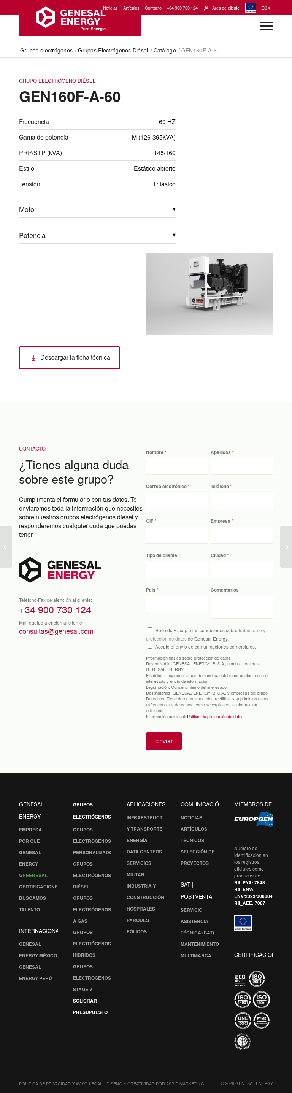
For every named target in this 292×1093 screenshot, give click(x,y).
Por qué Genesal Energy (30, 852)
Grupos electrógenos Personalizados (94, 841)
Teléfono (220, 486)
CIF (149, 521)
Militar (135, 874)
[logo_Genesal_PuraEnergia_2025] (80, 18)
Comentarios (225, 590)
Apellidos (221, 452)
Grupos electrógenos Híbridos (92, 943)
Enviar (164, 741)
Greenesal (33, 875)
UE (250, 8)
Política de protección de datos (215, 716)
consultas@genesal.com (56, 631)
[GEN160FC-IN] (6, 547)
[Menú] (262, 25)
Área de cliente (226, 8)
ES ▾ (266, 8)
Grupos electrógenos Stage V (92, 978)
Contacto (153, 8)
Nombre (154, 452)
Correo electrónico (166, 486)
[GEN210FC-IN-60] (286, 547)
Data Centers (144, 851)
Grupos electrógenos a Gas (92, 909)
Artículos (131, 8)
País (151, 590)
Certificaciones (40, 886)
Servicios (139, 863)
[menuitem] (110, 7)
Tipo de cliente (161, 555)
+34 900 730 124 (182, 8)
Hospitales (141, 908)
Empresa (220, 521)
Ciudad (218, 555)
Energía (137, 840)
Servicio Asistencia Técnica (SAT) (197, 921)
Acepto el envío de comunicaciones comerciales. (205, 646)
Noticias (110, 8)
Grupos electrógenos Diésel (92, 875)
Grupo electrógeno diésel (57, 80)
